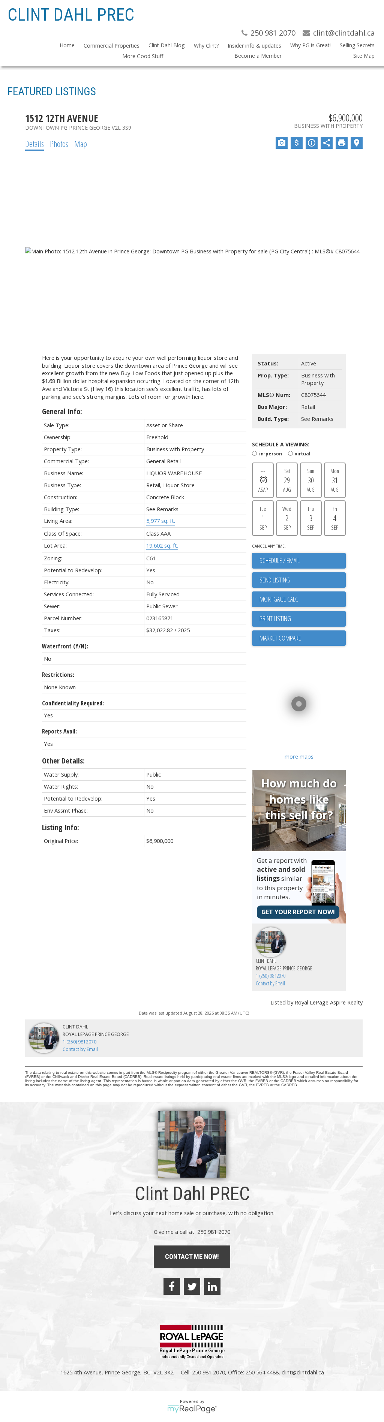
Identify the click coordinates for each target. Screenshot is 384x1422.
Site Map (364, 55)
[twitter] (192, 1286)
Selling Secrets (357, 45)
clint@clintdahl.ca (303, 1372)
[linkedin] (212, 1286)
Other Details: (63, 761)
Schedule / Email (280, 560)
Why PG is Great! (310, 45)
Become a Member (258, 55)
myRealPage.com (192, 1409)
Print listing (275, 618)
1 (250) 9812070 (271, 975)
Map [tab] (80, 143)
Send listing (275, 579)
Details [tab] (34, 143)
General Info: (62, 411)
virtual (302, 453)
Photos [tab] (59, 143)
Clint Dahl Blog (166, 45)
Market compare (280, 637)
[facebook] (172, 1286)
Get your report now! (298, 912)
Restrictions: (58, 675)
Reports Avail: (59, 731)
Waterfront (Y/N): (65, 646)
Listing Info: (60, 827)
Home (67, 45)
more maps (299, 756)
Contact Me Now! (192, 1256)
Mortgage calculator (303, 599)
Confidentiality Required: (73, 703)
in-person (270, 453)
